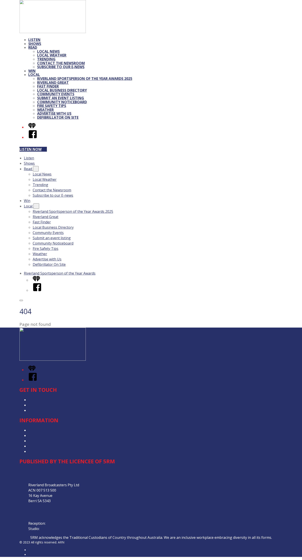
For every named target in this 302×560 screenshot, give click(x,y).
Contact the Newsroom (61, 63)
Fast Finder (48, 86)
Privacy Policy (39, 430)
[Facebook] (32, 137)
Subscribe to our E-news (60, 66)
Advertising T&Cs (42, 440)
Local (34, 74)
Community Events (55, 94)
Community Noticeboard (62, 102)
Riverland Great (53, 82)
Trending (46, 59)
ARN (31, 550)
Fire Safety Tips (51, 105)
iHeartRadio (36, 554)
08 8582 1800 (57, 523)
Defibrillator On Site (57, 117)
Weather (45, 109)
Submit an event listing (60, 98)
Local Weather (51, 55)
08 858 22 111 (51, 528)
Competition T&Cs (43, 435)
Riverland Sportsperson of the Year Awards (60, 273)
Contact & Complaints (46, 399)
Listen (34, 39)
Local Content (39, 451)
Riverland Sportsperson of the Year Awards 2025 (84, 78)
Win (32, 70)
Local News (48, 51)
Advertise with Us (54, 113)
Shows (34, 43)
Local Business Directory (62, 90)
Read (32, 47)
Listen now (30, 149)
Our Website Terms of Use (50, 446)
